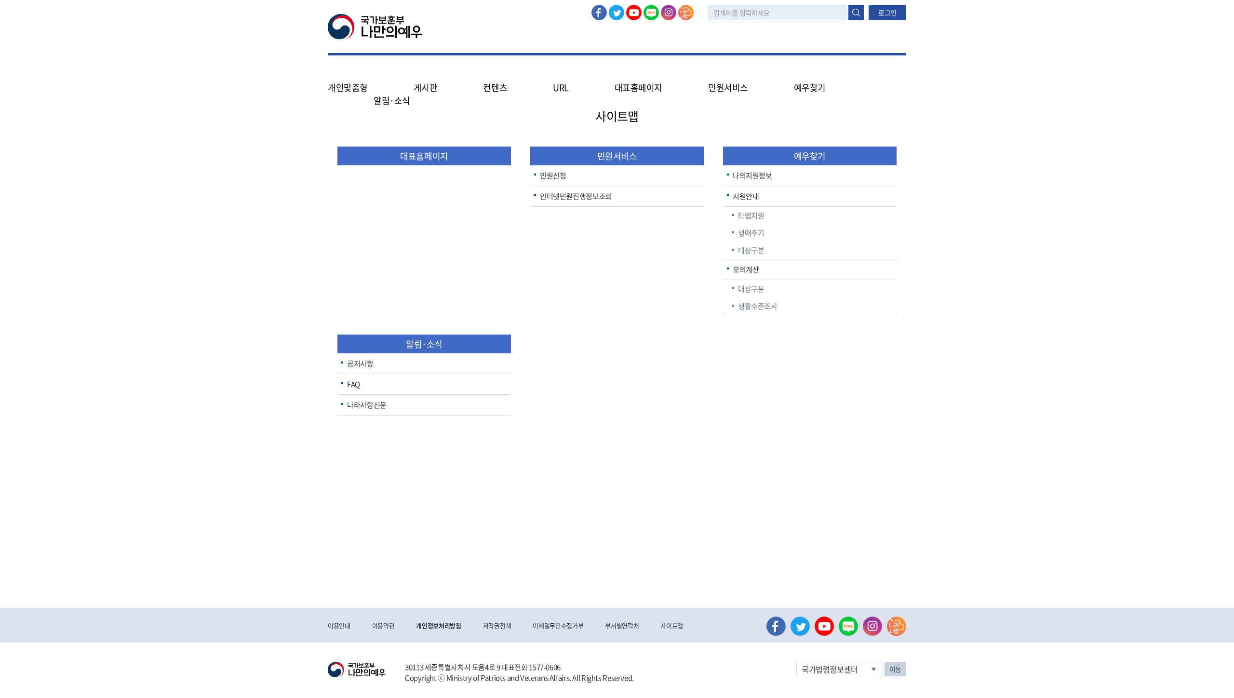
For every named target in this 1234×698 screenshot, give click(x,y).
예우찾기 (810, 155)
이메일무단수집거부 (558, 625)
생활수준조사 (758, 306)
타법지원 (751, 215)
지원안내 (746, 196)
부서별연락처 (622, 625)
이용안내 (339, 625)
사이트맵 (671, 625)
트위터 (616, 12)
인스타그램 (668, 12)
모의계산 (746, 269)
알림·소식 (424, 343)
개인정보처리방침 (438, 625)
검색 (856, 12)
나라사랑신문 (367, 405)
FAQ (353, 384)
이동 (895, 669)
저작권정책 (497, 625)
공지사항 (360, 363)
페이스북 (599, 12)
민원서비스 (617, 155)
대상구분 (751, 250)
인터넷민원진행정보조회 (576, 196)
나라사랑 (686, 12)
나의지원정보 (752, 175)
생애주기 (751, 233)
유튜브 (634, 12)
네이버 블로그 (651, 12)
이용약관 (383, 625)
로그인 (887, 12)
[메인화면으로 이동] (375, 26)
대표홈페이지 (638, 87)
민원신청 (553, 175)
